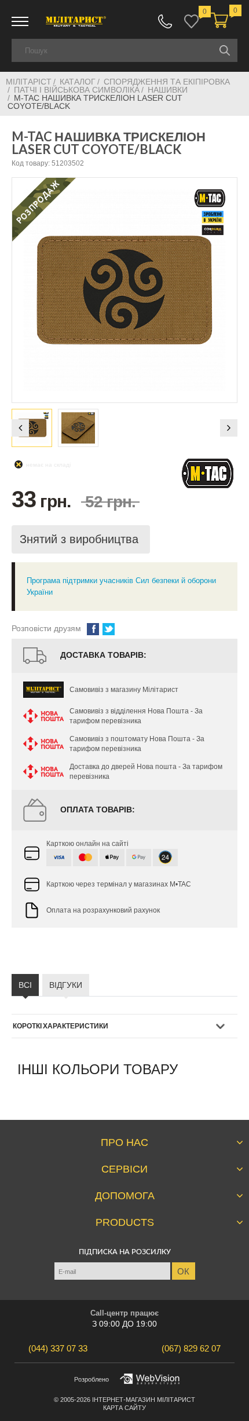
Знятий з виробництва (81, 539)
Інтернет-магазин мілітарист (143, 1399)
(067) (191, 1348)
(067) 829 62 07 (165, 21)
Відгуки (65, 985)
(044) (57, 1348)
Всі (25, 985)
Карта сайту (124, 1407)
